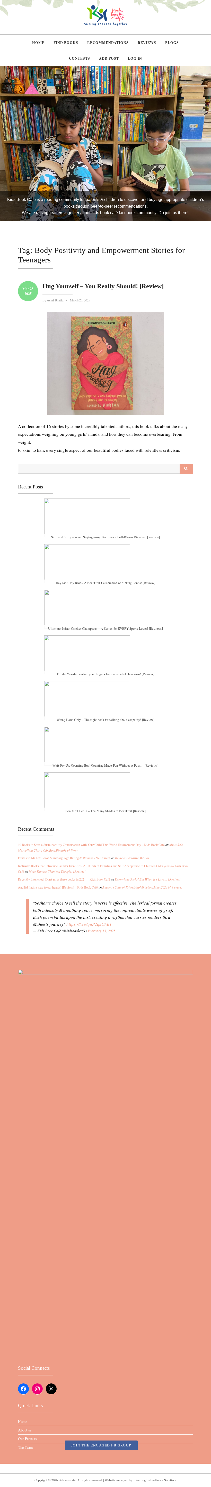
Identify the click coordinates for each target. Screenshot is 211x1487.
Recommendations (108, 42)
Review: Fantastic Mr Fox (132, 858)
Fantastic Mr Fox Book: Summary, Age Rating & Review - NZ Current (64, 858)
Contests (79, 58)
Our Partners (27, 1438)
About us (25, 1430)
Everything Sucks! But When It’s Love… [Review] (147, 879)
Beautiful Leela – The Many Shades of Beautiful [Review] (105, 811)
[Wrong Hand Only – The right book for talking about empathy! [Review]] (105, 700)
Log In (135, 58)
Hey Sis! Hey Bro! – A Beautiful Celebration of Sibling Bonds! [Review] (105, 583)
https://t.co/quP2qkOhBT (89, 924)
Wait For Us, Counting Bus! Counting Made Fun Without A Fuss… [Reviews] (105, 765)
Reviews (147, 42)
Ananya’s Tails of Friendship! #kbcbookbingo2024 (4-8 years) (142, 887)
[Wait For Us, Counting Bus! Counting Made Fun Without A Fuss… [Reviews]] (105, 746)
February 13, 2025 (101, 930)
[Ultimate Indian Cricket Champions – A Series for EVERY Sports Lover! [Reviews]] (105, 609)
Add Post (109, 58)
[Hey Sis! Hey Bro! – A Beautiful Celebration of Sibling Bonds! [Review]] (105, 563)
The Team (25, 1447)
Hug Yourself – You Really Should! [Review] (103, 286)
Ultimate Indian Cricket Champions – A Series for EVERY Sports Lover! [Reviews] (105, 628)
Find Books (66, 42)
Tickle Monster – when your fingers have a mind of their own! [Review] (105, 674)
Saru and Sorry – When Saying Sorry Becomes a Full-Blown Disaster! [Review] (105, 537)
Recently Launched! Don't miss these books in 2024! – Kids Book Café (64, 879)
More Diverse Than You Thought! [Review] (57, 871)
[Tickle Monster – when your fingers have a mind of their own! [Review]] (105, 654)
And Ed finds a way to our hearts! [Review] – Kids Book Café (58, 887)
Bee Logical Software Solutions (156, 1480)
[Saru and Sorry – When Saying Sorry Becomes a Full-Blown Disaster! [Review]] (105, 518)
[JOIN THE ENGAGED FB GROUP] (105, 1469)
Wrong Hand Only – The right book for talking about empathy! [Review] (106, 720)
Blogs (172, 42)
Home (38, 42)
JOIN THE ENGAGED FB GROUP (101, 1445)
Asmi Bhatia (55, 300)
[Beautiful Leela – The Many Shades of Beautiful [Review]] (105, 791)
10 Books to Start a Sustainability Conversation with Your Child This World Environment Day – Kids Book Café (91, 845)
